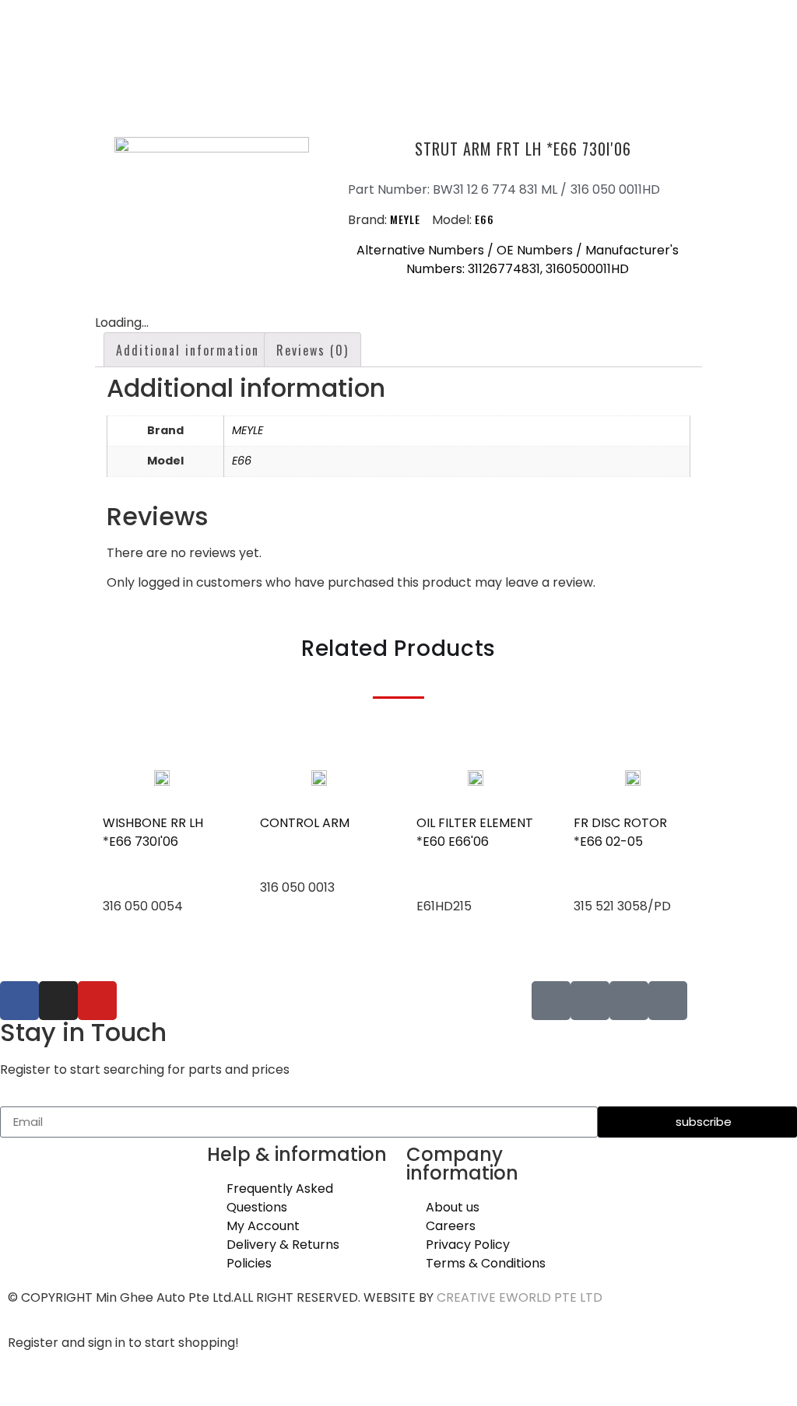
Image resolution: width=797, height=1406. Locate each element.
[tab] (188, 349)
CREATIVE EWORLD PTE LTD (519, 1297)
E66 (484, 219)
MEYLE (405, 219)
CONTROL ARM (304, 823)
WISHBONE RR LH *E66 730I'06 (153, 832)
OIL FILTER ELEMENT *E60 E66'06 (474, 832)
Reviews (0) (312, 350)
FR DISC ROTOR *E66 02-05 (620, 832)
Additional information (187, 350)
